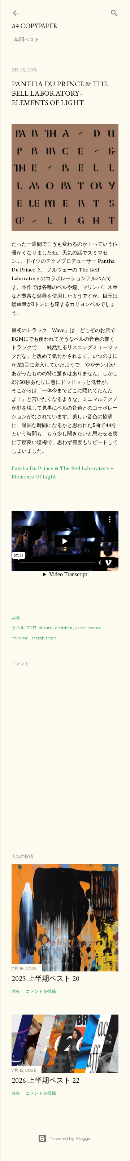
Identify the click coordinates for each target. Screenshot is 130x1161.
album (46, 627)
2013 (31, 627)
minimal (21, 637)
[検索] (114, 11)
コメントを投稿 (41, 991)
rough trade (44, 637)
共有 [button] (16, 618)
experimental (89, 627)
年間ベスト (26, 39)
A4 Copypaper (35, 26)
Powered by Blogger (70, 1138)
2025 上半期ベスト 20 (45, 978)
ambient (64, 627)
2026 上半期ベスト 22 (45, 1080)
